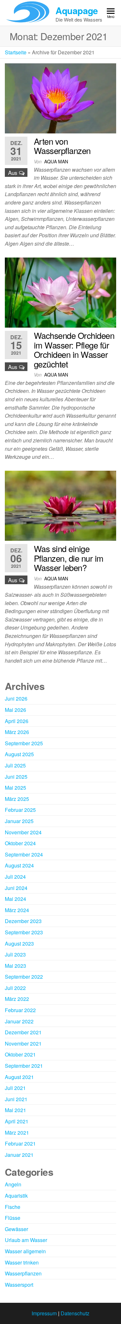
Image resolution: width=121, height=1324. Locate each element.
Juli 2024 (15, 876)
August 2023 (19, 943)
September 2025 (24, 743)
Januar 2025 (19, 821)
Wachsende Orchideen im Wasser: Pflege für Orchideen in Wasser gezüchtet (74, 349)
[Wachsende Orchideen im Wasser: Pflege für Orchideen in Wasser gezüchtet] (60, 291)
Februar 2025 (20, 809)
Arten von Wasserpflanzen (62, 146)
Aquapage (76, 10)
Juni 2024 (16, 888)
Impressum (44, 1313)
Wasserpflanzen (23, 1273)
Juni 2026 (16, 698)
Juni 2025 (16, 776)
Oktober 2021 (20, 1054)
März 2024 (17, 910)
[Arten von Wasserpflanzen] (60, 97)
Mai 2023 (15, 965)
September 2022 (24, 976)
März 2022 (17, 998)
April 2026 (16, 721)
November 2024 (23, 832)
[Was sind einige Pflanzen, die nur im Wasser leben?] (60, 505)
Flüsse (12, 1217)
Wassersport (19, 1284)
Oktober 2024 (20, 843)
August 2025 (19, 754)
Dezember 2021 (23, 1032)
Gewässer (16, 1229)
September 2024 (24, 854)
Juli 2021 (15, 1088)
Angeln (13, 1184)
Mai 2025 (15, 787)
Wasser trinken (22, 1262)
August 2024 (19, 865)
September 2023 (24, 932)
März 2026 (17, 732)
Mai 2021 (15, 1110)
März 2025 (17, 799)
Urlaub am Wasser (26, 1240)
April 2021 (16, 1121)
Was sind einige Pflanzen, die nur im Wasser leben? (69, 557)
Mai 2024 (15, 898)
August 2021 (19, 1077)
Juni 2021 (16, 1099)
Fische (12, 1207)
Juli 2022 (15, 988)
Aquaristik (16, 1195)
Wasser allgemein (25, 1251)
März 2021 (17, 1132)
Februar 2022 (20, 1010)
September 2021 (24, 1065)
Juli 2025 (15, 765)
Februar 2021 (20, 1143)
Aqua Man (56, 161)
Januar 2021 (19, 1154)
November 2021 (23, 1043)
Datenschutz (75, 1313)
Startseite (15, 52)
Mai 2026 (15, 709)
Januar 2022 (19, 1021)
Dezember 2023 (23, 921)
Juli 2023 (15, 954)
